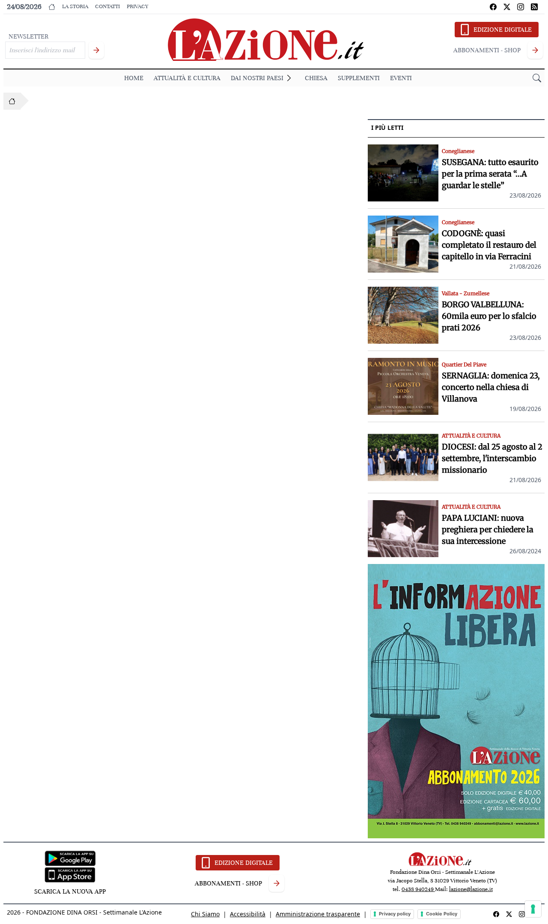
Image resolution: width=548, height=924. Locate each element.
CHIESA (316, 78)
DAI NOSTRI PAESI (257, 78)
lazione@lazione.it (471, 889)
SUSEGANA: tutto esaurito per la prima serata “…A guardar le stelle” (490, 173)
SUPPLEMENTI (359, 78)
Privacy (137, 6)
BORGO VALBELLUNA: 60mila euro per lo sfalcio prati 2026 (489, 316)
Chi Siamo (205, 914)
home (133, 78)
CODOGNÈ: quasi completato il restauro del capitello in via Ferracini (489, 244)
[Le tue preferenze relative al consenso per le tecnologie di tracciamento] (533, 909)
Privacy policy (395, 914)
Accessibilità (247, 914)
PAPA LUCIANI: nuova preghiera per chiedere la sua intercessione (487, 529)
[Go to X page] (507, 7)
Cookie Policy (441, 914)
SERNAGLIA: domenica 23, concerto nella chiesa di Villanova (491, 387)
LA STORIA (75, 6)
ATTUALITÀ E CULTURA (187, 78)
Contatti (107, 6)
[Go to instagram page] (520, 7)
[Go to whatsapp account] (534, 7)
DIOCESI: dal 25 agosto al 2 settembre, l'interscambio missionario (492, 458)
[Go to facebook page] (493, 7)
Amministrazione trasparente (318, 914)
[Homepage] (12, 101)
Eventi (401, 78)
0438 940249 (418, 889)
